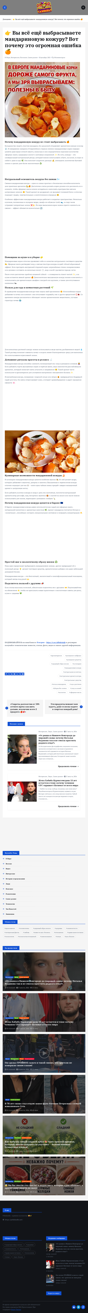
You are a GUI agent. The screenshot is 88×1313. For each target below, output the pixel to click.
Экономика (10, 914)
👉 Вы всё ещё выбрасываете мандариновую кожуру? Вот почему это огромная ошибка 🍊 (48, 19)
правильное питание (75, 932)
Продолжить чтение (67, 766)
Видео (8, 869)
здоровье (59, 928)
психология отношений (27, 936)
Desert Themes (16, 1310)
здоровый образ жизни (60, 664)
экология (62, 692)
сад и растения (76, 684)
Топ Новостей (11, 909)
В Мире (7, 57)
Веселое (9, 864)
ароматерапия (56, 656)
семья (59, 936)
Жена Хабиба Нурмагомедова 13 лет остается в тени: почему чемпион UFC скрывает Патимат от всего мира (70, 1263)
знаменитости (72, 928)
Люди (50, 731)
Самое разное (33, 57)
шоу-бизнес (70, 936)
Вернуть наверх (53, 1293)
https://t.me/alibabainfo (56, 642)
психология (9, 936)
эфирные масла (75, 692)
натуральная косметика (72, 672)
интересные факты (12, 932)
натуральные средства (73, 680)
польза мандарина (59, 684)
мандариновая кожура (73, 668)
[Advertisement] (44, 833)
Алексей (12, 988)
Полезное (23, 57)
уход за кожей (76, 688)
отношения (59, 932)
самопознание (46, 936)
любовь (26, 932)
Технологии (10, 904)
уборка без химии (60, 688)
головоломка (24, 928)
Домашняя (7, 19)
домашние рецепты (74, 660)
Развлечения (11, 894)
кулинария (77, 664)
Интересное (15, 57)
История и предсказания (15, 879)
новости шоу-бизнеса (42, 932)
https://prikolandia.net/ (14, 1220)
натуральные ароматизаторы (70, 676)
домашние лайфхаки (73, 656)
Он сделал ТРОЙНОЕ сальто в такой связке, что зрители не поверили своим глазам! (69, 1277)
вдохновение (10, 928)
